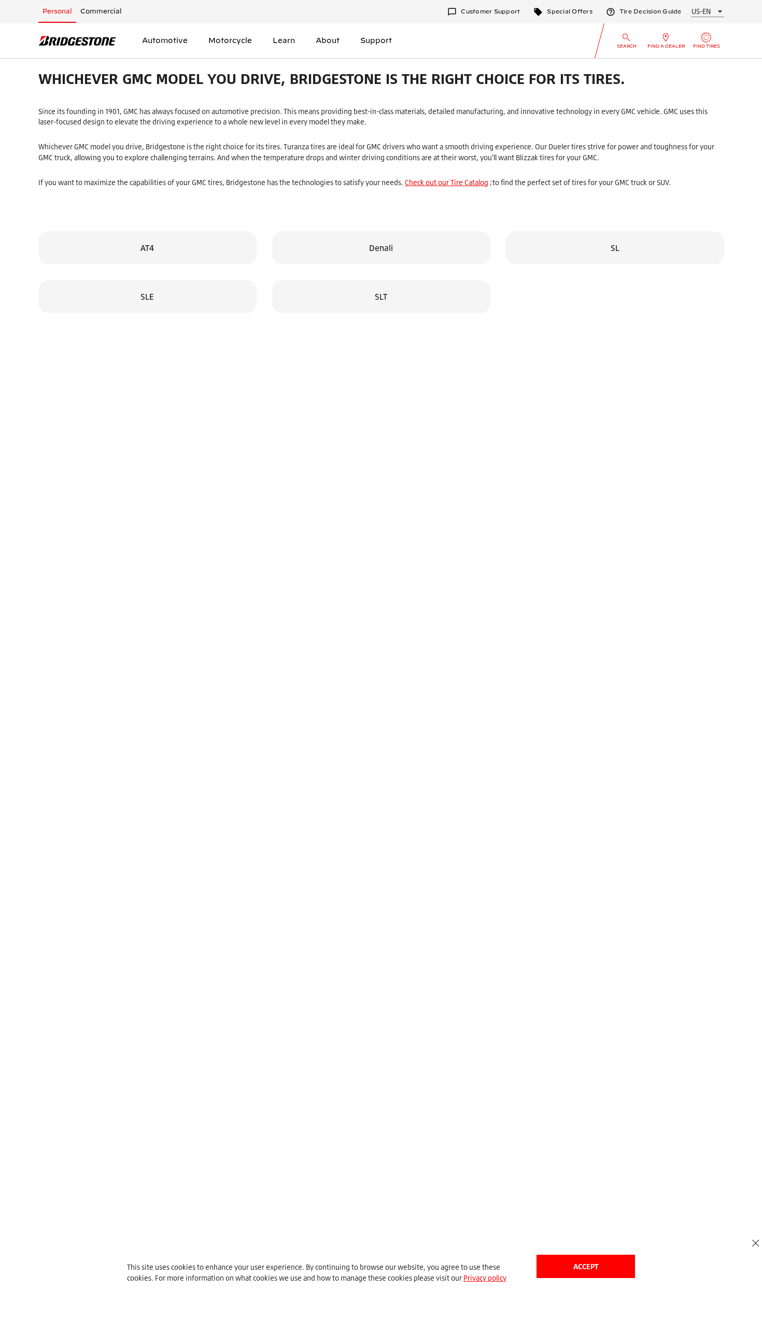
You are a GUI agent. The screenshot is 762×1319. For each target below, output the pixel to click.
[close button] (755, 1243)
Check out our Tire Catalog (446, 182)
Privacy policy (484, 1277)
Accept (585, 1266)
